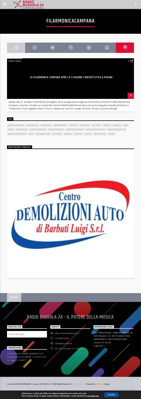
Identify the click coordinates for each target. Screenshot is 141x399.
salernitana (43, 134)
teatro (78, 134)
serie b (68, 134)
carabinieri (60, 125)
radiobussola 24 (117, 129)
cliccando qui (93, 396)
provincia (22, 129)
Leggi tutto (98, 345)
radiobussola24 (75, 129)
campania (46, 125)
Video (111, 134)
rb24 (31, 134)
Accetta (111, 394)
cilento (73, 125)
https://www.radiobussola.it (67, 333)
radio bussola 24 (95, 129)
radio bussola (38, 129)
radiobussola (55, 129)
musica (117, 125)
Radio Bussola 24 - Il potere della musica (70, 317)
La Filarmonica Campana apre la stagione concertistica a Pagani (71, 77)
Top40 (88, 134)
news (11, 129)
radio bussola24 (17, 134)
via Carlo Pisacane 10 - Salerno (68, 348)
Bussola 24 (32, 125)
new (126, 125)
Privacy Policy (78, 384)
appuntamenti (16, 125)
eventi (107, 125)
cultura (96, 125)
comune (85, 125)
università (100, 134)
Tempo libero (14, 61)
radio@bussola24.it (63, 343)
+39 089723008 (62, 338)
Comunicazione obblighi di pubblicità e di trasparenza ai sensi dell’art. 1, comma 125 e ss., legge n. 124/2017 (27, 356)
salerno (57, 134)
